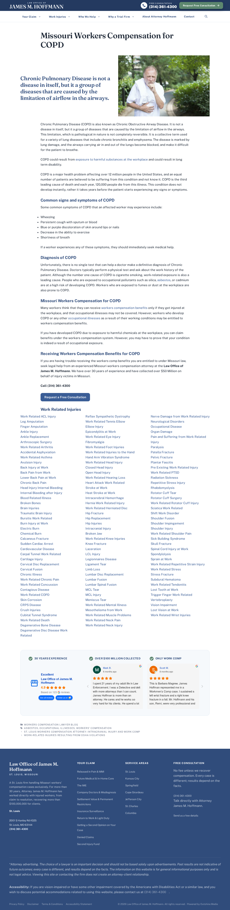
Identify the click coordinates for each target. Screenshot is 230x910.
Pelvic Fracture (162, 457)
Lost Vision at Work (165, 610)
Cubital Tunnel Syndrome (38, 615)
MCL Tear (92, 589)
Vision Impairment (164, 605)
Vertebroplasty (162, 600)
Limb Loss (92, 569)
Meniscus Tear (95, 600)
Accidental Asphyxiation (37, 452)
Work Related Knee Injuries (105, 538)
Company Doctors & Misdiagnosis (96, 792)
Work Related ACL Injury (38, 416)
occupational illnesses (84, 318)
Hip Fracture (94, 513)
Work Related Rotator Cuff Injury (175, 503)
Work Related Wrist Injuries (171, 615)
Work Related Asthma (36, 457)
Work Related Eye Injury (102, 437)
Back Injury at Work (34, 467)
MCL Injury (93, 595)
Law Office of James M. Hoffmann (57, 680)
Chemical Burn (30, 533)
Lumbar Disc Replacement (104, 574)
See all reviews (46, 697)
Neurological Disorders (167, 421)
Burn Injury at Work (34, 523)
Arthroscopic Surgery (36, 442)
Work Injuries (57, 16)
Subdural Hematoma (166, 579)
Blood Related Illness (35, 498)
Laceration (93, 549)
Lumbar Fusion (96, 579)
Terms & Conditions (52, 904)
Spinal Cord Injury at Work (169, 549)
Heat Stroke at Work (100, 493)
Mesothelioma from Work (103, 610)
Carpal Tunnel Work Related (40, 554)
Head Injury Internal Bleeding (41, 488)
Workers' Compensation (93, 728)
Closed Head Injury (99, 467)
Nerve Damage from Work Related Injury (180, 416)
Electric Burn (29, 528)
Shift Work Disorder (165, 513)
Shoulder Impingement (167, 523)
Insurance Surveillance (90, 811)
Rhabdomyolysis (163, 488)
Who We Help (87, 16)
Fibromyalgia (94, 442)
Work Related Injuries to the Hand (110, 452)
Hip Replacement (98, 518)
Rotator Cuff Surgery (166, 498)
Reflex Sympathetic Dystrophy (107, 416)
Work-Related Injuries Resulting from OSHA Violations (64, 735)
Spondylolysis (161, 554)
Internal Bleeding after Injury (41, 493)
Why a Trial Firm (119, 16)
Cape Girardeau (134, 792)
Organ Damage (161, 431)
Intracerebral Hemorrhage (104, 498)
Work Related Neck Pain (103, 620)
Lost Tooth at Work (164, 589)
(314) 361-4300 (18, 829)
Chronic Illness (31, 574)
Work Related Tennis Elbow (105, 421)
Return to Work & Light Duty (93, 818)
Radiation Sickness (164, 477)
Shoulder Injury (162, 528)
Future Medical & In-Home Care (95, 778)
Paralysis (157, 447)
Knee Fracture (95, 544)
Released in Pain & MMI (90, 771)
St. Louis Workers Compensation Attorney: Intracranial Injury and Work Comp (82, 731)
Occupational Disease (166, 426)
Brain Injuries (29, 508)
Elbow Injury (94, 426)
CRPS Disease (30, 605)
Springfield (131, 785)
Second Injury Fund (88, 844)
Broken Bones (30, 503)
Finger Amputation (34, 426)
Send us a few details (185, 815)
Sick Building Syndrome (168, 538)
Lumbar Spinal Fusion (101, 584)
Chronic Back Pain (33, 483)
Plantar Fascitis (162, 462)
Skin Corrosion (31, 600)
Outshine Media (209, 904)
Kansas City (132, 778)
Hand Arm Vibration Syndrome (107, 457)
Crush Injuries (30, 610)
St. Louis (130, 771)
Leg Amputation (32, 421)
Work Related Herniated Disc (106, 508)
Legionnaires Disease (101, 559)
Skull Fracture (161, 544)
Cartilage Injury (31, 559)
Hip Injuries (93, 523)
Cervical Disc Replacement (39, 564)
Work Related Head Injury (104, 462)
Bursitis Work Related (36, 518)
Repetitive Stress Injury (168, 483)
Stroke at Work (96, 488)
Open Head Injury (97, 472)
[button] (206, 16)
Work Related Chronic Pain (39, 579)
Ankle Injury (29, 431)
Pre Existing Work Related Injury (174, 467)
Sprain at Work (161, 559)
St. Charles (131, 806)
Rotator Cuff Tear (163, 493)
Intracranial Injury (98, 528)
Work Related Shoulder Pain (171, 533)
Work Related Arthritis (36, 447)
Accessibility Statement (79, 904)
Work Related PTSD (165, 472)
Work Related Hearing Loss (105, 477)
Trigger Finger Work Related (171, 595)
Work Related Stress (166, 569)
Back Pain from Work (35, 472)
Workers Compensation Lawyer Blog (51, 724)
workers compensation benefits (124, 308)
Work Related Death (35, 620)
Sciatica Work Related (167, 508)
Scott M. (164, 667)
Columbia (130, 813)
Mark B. (107, 667)
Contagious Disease (34, 589)
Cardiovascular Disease (37, 549)
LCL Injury (92, 554)
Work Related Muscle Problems (108, 615)
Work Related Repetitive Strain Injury (178, 564)
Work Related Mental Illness (106, 605)
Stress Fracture (162, 574)
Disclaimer (33, 904)
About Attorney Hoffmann (159, 16)
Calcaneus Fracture (34, 538)
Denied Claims (85, 837)
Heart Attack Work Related (105, 483)
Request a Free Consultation (65, 397)
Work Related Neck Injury (104, 625)
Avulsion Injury (31, 462)
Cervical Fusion (31, 569)
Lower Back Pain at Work (38, 477)
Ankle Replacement (34, 437)
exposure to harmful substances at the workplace (112, 159)
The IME (82, 785)
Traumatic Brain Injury (36, 513)
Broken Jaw (93, 533)
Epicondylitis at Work (100, 431)
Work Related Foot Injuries (104, 447)
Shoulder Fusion (162, 518)
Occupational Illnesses (57, 728)
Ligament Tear (95, 564)
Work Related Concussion (39, 584)
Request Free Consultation (199, 5)
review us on (62, 697)
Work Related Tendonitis (168, 584)
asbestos (164, 280)
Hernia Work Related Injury (105, 503)
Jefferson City (133, 799)
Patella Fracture (162, 452)
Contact (189, 16)
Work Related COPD (34, 595)
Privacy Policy (16, 904)
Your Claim (29, 16)
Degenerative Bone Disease (40, 625)
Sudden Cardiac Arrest (36, 544)
